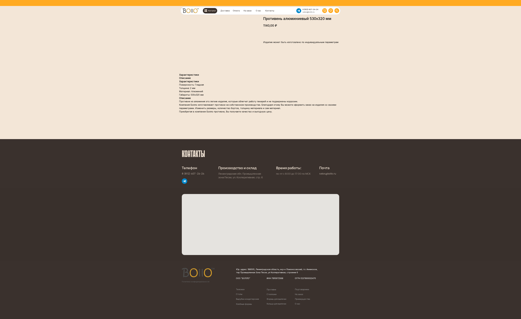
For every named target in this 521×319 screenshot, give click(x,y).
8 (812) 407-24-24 (310, 9)
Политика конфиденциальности (195, 281)
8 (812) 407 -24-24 (193, 173)
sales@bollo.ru (308, 12)
